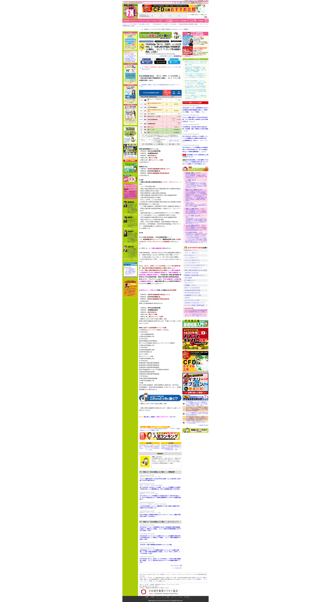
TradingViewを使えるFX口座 (192, 290)
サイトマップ (173, 596)
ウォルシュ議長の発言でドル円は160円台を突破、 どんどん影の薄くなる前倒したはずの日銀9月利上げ (130, 194)
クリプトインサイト (184, 598)
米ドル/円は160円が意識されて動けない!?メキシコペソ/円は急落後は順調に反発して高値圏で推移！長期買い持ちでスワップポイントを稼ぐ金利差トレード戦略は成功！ (130, 292)
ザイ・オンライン (175, 598)
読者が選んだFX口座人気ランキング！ (195, 302)
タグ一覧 (180, 596)
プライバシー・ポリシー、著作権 (162, 596)
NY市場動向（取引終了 (130, 58)
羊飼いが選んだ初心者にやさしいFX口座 (196, 270)
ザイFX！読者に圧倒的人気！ (130, 87)
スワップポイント (189, 255)
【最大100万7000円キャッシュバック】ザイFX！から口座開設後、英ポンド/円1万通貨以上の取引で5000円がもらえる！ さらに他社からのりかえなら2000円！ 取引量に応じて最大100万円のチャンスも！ (196, 183)
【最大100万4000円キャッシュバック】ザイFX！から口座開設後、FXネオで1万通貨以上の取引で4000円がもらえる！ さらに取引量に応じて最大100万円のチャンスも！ (196, 211)
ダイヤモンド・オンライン (157, 598)
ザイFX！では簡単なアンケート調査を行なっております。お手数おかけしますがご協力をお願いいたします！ (196, 97)
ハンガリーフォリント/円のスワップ (194, 265)
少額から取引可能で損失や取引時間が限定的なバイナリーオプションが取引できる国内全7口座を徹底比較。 (195, 91)
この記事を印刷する (163, 56)
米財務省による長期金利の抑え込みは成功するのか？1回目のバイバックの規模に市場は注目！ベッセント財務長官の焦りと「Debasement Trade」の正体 (132, 238)
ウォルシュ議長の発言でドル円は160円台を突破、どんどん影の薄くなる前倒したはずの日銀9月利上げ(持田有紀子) (197, 413)
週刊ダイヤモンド (167, 598)
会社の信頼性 (188, 277)
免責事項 (147, 596)
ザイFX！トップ (126, 24)
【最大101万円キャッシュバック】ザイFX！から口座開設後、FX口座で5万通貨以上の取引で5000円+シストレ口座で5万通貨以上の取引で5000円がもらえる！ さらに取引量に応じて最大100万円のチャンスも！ (196, 219)
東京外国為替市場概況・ (130, 61)
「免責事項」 (198, 579)
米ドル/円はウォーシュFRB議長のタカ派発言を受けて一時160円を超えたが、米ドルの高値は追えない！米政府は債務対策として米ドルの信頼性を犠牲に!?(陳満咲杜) (197, 408)
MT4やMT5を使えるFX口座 (192, 292)
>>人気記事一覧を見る (203, 425)
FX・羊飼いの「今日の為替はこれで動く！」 (141, 24)
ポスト (160, 59)
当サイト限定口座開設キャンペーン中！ (130, 107)
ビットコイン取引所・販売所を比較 (194, 305)
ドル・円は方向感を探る (130, 55)
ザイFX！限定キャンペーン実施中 (130, 66)
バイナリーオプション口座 (192, 300)
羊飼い (142, 50)
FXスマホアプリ (189, 282)
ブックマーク (174, 59)
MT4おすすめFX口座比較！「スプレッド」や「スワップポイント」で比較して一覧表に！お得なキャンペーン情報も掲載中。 (196, 82)
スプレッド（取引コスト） (192, 252)
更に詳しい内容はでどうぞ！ (157, 417)
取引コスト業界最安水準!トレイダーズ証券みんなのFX (130, 81)
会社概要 (152, 596)
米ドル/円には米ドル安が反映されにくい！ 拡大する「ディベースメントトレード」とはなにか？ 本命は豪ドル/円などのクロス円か (132, 223)
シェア (147, 59)
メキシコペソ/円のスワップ (192, 260)
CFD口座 (187, 297)
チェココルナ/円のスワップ (192, 262)
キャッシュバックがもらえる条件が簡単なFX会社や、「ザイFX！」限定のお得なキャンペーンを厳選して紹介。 (160, 428)
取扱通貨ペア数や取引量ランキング (194, 275)
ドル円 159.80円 (129, 57)
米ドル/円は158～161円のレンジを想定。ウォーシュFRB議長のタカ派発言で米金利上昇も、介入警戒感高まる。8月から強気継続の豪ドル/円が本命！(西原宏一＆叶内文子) (197, 418)
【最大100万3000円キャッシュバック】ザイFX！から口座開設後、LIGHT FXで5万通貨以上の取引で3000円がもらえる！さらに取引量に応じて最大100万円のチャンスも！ (196, 228)
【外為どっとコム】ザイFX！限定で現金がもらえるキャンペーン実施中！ (167, 29)
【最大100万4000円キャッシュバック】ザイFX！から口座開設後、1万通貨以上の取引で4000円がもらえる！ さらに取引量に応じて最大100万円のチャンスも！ (196, 175)
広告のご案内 (186, 596)
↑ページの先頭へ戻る (177, 568)
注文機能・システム (190, 285)
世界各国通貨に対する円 (130, 60)
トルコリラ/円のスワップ (191, 257)
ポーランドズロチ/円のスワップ (193, 267)
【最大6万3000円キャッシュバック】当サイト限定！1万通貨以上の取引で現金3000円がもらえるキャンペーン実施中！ (196, 204)
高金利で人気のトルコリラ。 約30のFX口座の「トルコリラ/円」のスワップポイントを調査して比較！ (196, 63)
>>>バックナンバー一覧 (176, 565)
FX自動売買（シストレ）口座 (193, 295)
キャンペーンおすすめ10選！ (130, 35)
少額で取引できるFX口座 (191, 272)
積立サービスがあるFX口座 (192, 287)
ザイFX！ (190, 598)
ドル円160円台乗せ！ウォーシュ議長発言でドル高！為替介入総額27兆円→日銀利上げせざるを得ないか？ (130, 271)
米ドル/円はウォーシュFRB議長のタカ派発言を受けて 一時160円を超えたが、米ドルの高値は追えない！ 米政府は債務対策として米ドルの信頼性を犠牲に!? (132, 208)
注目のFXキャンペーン (191, 250)
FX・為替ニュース (190, 280)
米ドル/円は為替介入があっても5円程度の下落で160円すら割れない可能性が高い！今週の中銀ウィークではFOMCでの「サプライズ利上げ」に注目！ (132, 253)
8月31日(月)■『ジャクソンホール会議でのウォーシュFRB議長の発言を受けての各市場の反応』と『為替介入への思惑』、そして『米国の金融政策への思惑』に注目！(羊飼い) (197, 403)
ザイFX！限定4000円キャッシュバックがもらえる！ (130, 122)
